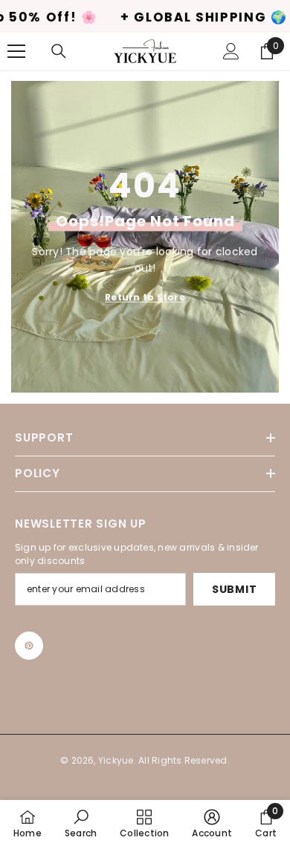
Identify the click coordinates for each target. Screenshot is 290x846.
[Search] (59, 51)
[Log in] (231, 51)
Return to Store (145, 297)
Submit (234, 589)
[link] (80, 823)
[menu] (16, 51)
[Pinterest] (29, 646)
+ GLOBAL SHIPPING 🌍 (181, 17)
